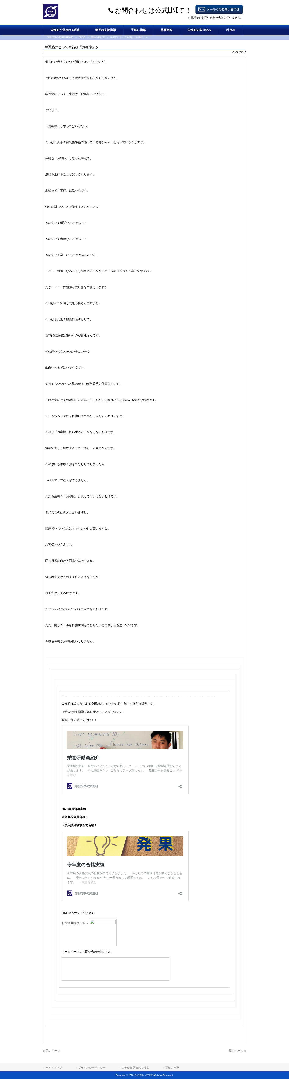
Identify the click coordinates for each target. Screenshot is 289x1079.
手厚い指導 (172, 1067)
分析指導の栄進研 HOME (60, 37)
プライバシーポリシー (92, 1067)
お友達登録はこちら (75, 923)
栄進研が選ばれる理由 (135, 1067)
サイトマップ (53, 1067)
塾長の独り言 (98, 37)
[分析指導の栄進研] (50, 18)
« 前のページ (51, 1050)
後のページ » (237, 1050)
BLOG (82, 37)
